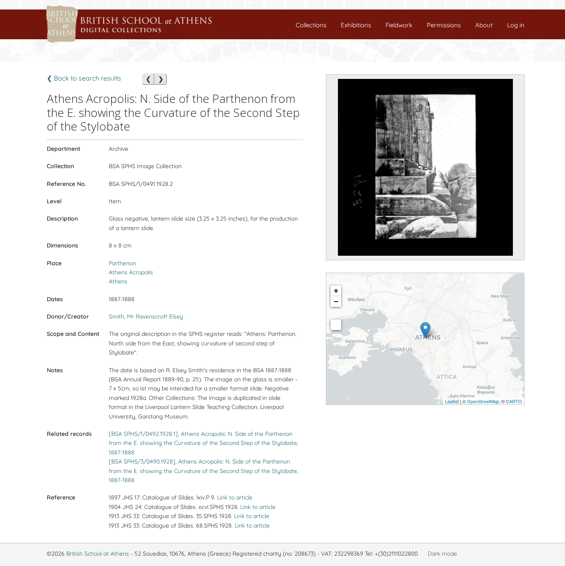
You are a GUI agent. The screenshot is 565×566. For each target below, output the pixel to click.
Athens (118, 281)
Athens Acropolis (131, 272)
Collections (311, 25)
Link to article (234, 497)
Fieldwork (398, 25)
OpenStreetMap (483, 401)
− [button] (336, 301)
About (484, 25)
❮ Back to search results (84, 78)
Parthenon (122, 263)
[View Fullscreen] (335, 324)
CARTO (514, 401)
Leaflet (452, 401)
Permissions (444, 25)
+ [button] (336, 290)
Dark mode (442, 553)
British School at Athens (97, 553)
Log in (515, 25)
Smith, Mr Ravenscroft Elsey (146, 316)
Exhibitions (356, 25)
